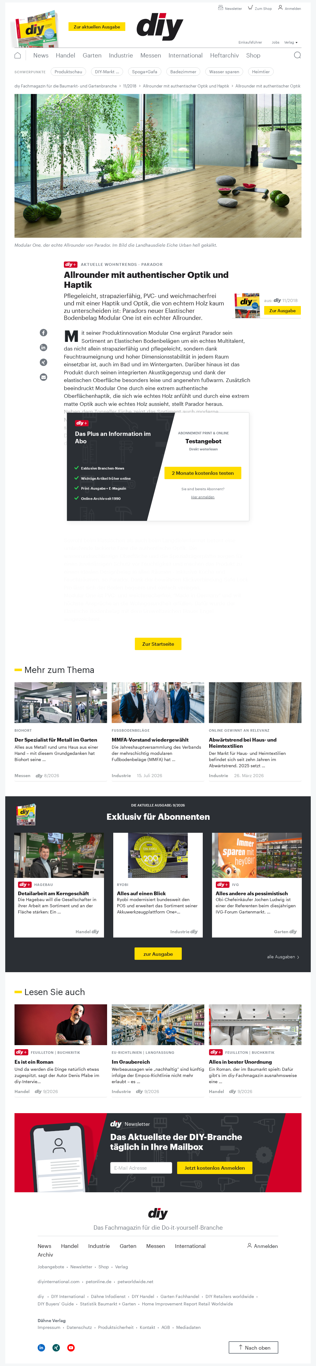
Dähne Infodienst (108, 1296)
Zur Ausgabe (282, 310)
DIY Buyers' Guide (56, 1303)
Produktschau (68, 71)
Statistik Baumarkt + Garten (108, 1303)
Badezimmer (183, 71)
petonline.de (98, 1281)
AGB (165, 1327)
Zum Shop (263, 8)
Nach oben (258, 1348)
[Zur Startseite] (158, 1213)
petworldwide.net (135, 1281)
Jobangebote (51, 1266)
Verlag (121, 1266)
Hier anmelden (202, 497)
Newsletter (233, 8)
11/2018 (129, 85)
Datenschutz (79, 1327)
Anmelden (293, 8)
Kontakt (147, 1327)
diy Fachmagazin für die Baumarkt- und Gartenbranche (66, 85)
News (44, 1246)
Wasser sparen (224, 71)
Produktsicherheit (116, 1327)
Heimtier (261, 71)
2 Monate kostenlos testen (203, 473)
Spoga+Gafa (144, 71)
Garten (128, 1246)
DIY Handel (143, 1296)
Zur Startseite (158, 644)
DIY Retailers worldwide (230, 1296)
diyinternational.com (59, 1281)
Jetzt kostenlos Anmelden (215, 1168)
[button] (43, 332)
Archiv (45, 1254)
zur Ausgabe (158, 954)
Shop (103, 1266)
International (190, 1246)
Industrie (99, 1246)
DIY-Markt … (107, 71)
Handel (69, 1246)
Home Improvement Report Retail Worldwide (187, 1303)
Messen (155, 1246)
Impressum (49, 1327)
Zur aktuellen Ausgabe (97, 26)
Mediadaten (188, 1327)
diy (41, 1296)
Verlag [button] (289, 42)
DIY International (68, 1296)
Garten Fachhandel (179, 1296)
